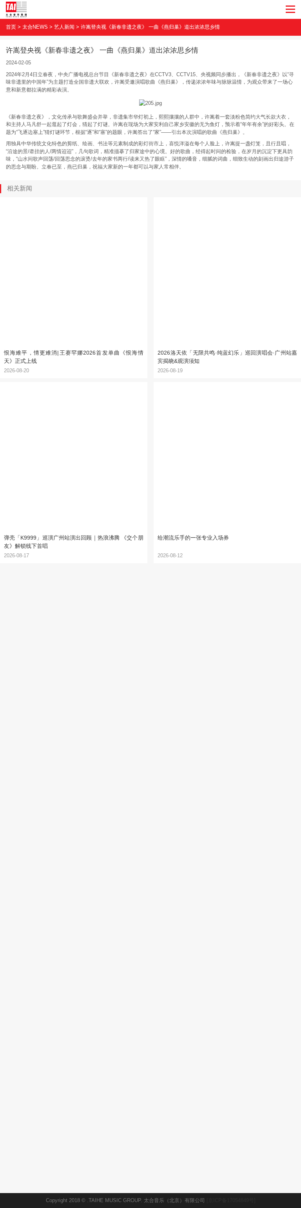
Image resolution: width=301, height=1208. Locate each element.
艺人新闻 (64, 27)
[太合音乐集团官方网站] (16, 9)
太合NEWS (35, 27)
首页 (11, 27)
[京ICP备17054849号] (231, 1200)
